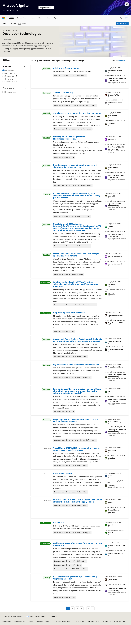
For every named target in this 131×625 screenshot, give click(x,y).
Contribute (39, 621)
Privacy (47, 621)
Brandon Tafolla (113, 95)
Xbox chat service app (63, 92)
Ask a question (122, 23)
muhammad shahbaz (115, 553)
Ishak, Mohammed (114, 341)
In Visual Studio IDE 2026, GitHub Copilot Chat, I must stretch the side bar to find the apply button (77, 501)
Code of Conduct (92, 621)
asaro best (111, 458)
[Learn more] (14, 73)
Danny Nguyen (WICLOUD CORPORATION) (117, 79)
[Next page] (93, 608)
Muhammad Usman (115, 103)
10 (88, 608)
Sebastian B (112, 450)
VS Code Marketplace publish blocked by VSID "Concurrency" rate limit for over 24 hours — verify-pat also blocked (77, 195)
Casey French (112, 579)
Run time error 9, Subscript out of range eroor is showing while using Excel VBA (75, 166)
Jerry (109, 391)
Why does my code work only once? (69, 312)
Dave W (110, 525)
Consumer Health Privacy (62, 621)
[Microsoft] (3, 18)
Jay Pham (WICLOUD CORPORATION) (115, 205)
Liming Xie (111, 196)
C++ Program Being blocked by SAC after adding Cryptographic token (75, 577)
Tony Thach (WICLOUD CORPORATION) (116, 148)
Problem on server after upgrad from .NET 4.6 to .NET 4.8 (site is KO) (77, 544)
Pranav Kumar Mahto (115, 367)
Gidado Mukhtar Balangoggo (114, 511)
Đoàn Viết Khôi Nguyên (116, 422)
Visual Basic (58, 522)
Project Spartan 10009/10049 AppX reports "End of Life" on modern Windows (76, 420)
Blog (30, 621)
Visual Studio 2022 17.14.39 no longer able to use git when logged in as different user (76, 449)
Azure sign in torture (62, 473)
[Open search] (121, 18)
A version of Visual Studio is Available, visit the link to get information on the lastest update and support (77, 340)
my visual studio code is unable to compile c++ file (76, 364)
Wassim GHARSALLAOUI (116, 546)
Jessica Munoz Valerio (115, 349)
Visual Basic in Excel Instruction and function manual (77, 113)
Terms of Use (79, 621)
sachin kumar (113, 168)
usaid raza (111, 123)
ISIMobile (111, 285)
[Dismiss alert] (127, 4)
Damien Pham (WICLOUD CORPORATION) (117, 376)
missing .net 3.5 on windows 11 (67, 68)
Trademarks (106, 621)
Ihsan (110, 476)
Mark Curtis (112, 139)
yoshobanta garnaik (115, 71)
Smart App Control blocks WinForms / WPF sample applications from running (76, 254)
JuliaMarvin (112, 485)
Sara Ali (110, 502)
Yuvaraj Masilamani (115, 256)
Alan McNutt (112, 116)
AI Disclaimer (7, 621)
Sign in (126, 18)
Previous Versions (20, 621)
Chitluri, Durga (113, 226)
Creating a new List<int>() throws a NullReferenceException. (69, 137)
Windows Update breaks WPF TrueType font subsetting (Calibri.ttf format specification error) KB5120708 (75, 284)
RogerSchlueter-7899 (115, 315)
